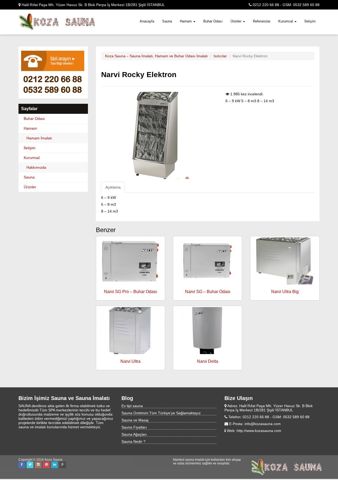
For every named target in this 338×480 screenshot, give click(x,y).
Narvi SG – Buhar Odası (207, 291)
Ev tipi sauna (132, 406)
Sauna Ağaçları (134, 434)
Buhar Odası (213, 21)
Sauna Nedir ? (133, 441)
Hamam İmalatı (39, 138)
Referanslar (261, 21)
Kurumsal (286, 21)
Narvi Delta (207, 361)
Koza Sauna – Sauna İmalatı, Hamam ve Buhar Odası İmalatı (156, 56)
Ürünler (236, 21)
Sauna (167, 21)
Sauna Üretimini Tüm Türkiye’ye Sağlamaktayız (161, 413)
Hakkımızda (36, 167)
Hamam (186, 21)
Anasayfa (147, 21)
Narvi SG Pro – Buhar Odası (130, 291)
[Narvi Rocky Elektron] (162, 135)
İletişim (310, 21)
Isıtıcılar (220, 56)
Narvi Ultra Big (285, 291)
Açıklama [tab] (113, 187)
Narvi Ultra (130, 361)
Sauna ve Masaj (134, 420)
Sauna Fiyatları (134, 427)
